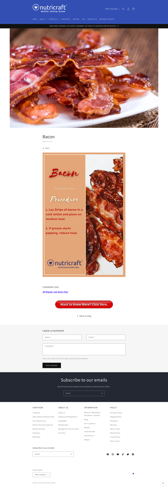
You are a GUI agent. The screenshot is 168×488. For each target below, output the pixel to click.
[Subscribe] (101, 393)
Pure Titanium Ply (39, 421)
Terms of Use (115, 441)
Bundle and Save (39, 429)
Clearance (36, 433)
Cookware (36, 413)
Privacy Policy (115, 437)
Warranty (113, 425)
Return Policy (115, 429)
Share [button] (47, 148)
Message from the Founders (68, 429)
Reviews (87, 427)
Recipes (87, 440)
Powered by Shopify (49, 483)
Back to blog (85, 316)
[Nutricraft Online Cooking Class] (84, 304)
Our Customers (89, 423)
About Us (61, 413)
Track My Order (89, 432)
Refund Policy (115, 433)
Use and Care (89, 436)
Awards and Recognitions (67, 417)
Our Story (61, 433)
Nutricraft (40, 483)
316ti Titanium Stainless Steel (43, 417)
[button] (43, 19)
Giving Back (62, 421)
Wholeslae (36, 437)
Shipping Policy (115, 417)
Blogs (86, 419)
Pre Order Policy (116, 413)
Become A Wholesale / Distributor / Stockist (92, 413)
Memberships (63, 425)
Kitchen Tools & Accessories (43, 425)
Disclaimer (114, 421)
